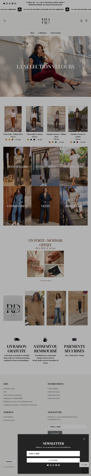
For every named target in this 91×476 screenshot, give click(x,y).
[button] (85, 470)
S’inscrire (53, 460)
